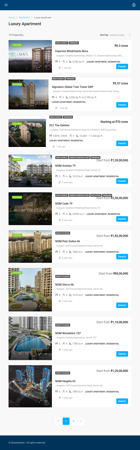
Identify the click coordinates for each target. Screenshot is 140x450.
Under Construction (79, 157)
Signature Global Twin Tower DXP (72, 87)
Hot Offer (96, 195)
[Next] (81, 421)
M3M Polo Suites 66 (67, 241)
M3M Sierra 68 (64, 284)
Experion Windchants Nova (71, 51)
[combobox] (120, 35)
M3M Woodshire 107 (68, 333)
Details (122, 66)
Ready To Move (62, 233)
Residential (24, 17)
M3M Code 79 (63, 203)
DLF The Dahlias (59, 125)
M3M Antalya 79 (65, 165)
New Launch (61, 43)
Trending (74, 43)
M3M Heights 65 (65, 381)
